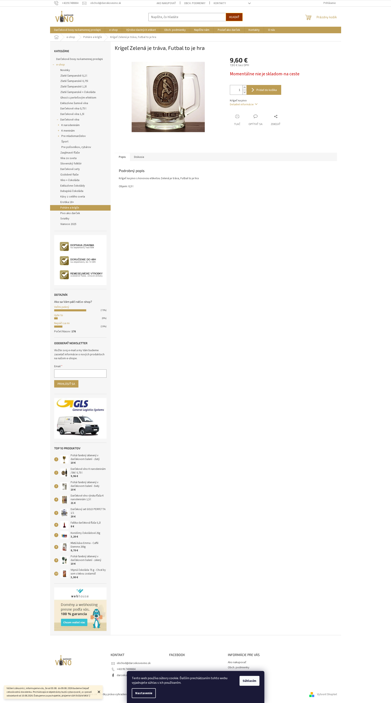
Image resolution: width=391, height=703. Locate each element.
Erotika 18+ (67, 202)
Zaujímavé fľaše (70, 153)
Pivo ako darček (70, 213)
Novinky (65, 70)
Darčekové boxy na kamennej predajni (79, 59)
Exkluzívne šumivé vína (74, 103)
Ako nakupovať (166, 3)
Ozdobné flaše (69, 175)
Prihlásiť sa (66, 383)
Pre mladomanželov (73, 136)
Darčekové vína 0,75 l (73, 109)
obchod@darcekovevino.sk (134, 663)
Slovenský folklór (71, 164)
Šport (64, 142)
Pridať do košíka (266, 90)
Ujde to (58, 315)
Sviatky (64, 219)
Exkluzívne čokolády (72, 186)
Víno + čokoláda (69, 180)
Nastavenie (143, 693)
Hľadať (234, 17)
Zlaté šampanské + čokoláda (77, 92)
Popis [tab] (122, 157)
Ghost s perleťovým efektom (78, 98)
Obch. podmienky (194, 3)
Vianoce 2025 (68, 224)
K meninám (68, 131)
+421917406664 (126, 669)
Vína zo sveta (68, 158)
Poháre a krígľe (69, 208)
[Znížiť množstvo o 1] (244, 92)
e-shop (60, 65)
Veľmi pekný (61, 307)
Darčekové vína (69, 120)
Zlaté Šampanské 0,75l (74, 81)
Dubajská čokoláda (71, 191)
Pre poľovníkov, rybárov (76, 147)
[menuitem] (77, 30)
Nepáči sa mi (62, 323)
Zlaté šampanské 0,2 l (73, 76)
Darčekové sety (70, 169)
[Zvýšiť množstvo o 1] (244, 87)
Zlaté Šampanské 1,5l (73, 87)
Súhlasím (249, 681)
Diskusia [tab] (139, 157)
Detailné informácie (242, 104)
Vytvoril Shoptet (327, 694)
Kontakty (220, 3)
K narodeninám (70, 125)
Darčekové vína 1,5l (72, 114)
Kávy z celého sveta (72, 197)
